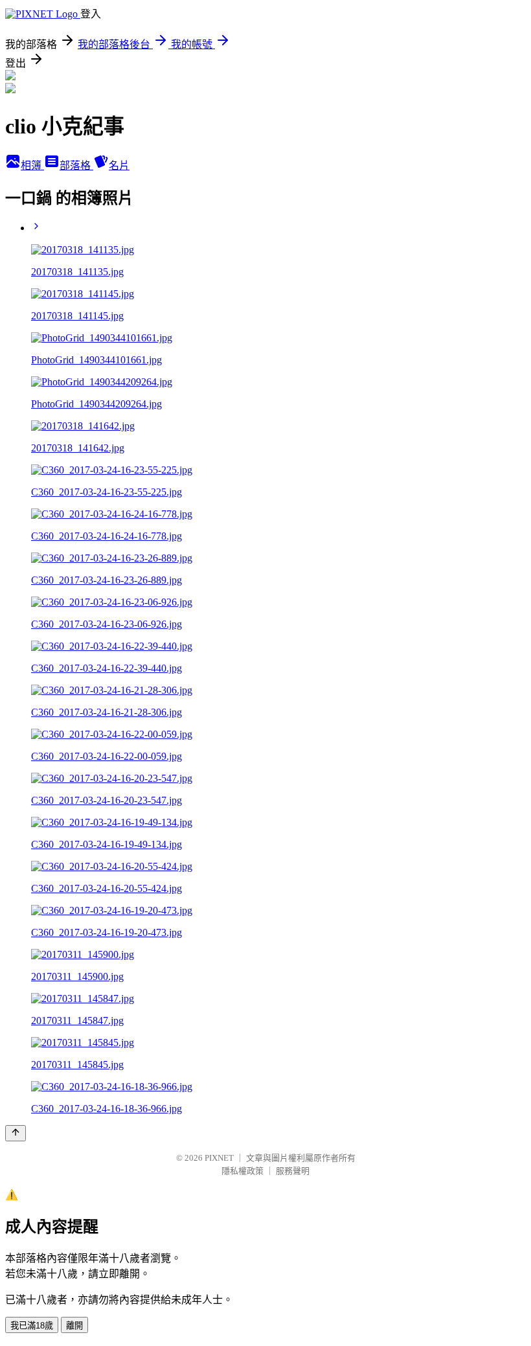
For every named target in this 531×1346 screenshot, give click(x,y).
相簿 (32, 165)
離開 (74, 1325)
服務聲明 (293, 1171)
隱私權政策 (242, 1171)
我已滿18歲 (31, 1325)
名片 (119, 165)
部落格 (76, 165)
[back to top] (15, 1133)
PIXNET (219, 1158)
